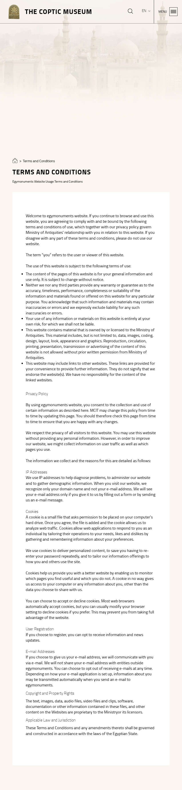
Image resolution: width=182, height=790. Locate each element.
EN (144, 10)
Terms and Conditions (39, 161)
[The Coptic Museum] (15, 161)
